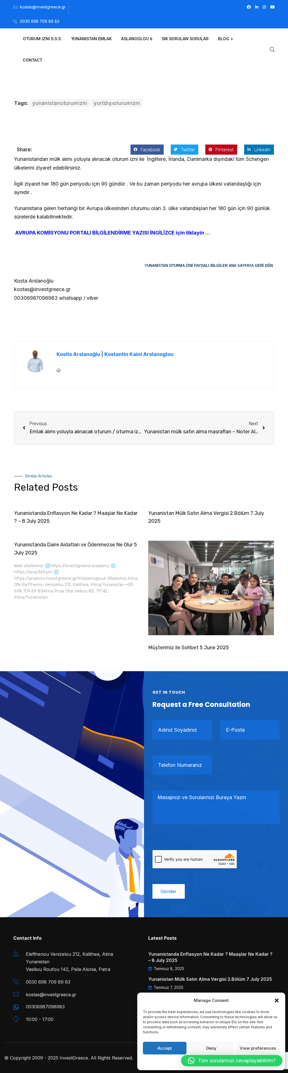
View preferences (258, 1048)
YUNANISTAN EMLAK (91, 38)
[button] (277, 1000)
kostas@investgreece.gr (43, 6)
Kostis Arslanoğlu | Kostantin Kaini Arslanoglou (115, 354)
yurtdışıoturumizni (117, 103)
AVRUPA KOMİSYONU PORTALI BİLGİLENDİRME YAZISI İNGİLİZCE (94, 233)
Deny (211, 1048)
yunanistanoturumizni (59, 103)
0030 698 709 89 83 (39, 21)
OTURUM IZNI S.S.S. (42, 38)
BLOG (223, 38)
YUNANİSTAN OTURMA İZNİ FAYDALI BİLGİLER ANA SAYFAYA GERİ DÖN (209, 265)
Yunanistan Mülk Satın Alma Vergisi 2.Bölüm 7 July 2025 (210, 979)
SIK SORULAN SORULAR (185, 38)
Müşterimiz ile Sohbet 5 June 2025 (188, 647)
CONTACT (32, 60)
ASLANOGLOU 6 (136, 38)
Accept (165, 1048)
